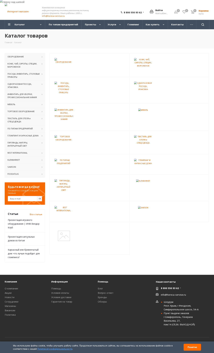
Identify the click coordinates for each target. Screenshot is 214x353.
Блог (100, 288)
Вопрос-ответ (105, 292)
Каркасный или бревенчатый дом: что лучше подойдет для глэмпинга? (24, 253)
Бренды (102, 297)
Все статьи (36, 214)
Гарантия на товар (61, 301)
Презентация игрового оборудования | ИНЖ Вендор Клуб (23, 223)
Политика (10, 314)
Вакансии (10, 310)
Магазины (10, 305)
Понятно (192, 347)
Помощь (56, 288)
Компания (11, 281)
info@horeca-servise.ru (53, 16)
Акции (8, 292)
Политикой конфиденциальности (54, 349)
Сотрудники (11, 301)
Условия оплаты (60, 292)
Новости (9, 297)
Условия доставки (61, 297)
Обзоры (102, 301)
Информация (59, 281)
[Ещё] (191, 24)
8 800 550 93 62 (133, 12)
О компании (11, 288)
